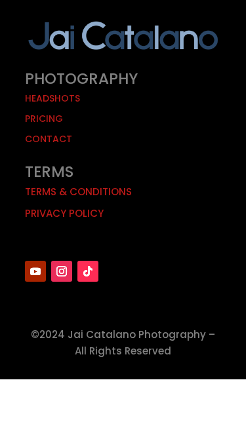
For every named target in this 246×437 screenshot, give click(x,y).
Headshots (52, 98)
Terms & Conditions (78, 192)
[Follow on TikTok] (87, 271)
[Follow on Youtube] (35, 271)
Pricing (44, 118)
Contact (48, 138)
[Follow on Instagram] (61, 271)
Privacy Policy (64, 213)
